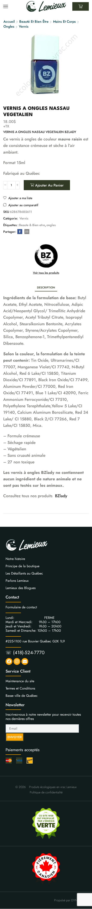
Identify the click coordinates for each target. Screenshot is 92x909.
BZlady (61, 496)
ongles (51, 225)
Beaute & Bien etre (32, 225)
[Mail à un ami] (26, 232)
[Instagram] (16, 661)
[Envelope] (24, 661)
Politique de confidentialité (46, 792)
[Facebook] (19, 232)
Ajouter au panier (49, 185)
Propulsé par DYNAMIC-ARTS (73, 900)
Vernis (23, 26)
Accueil (9, 21)
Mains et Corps (64, 21)
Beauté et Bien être (34, 21)
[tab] (46, 287)
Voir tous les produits (46, 273)
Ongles (8, 26)
